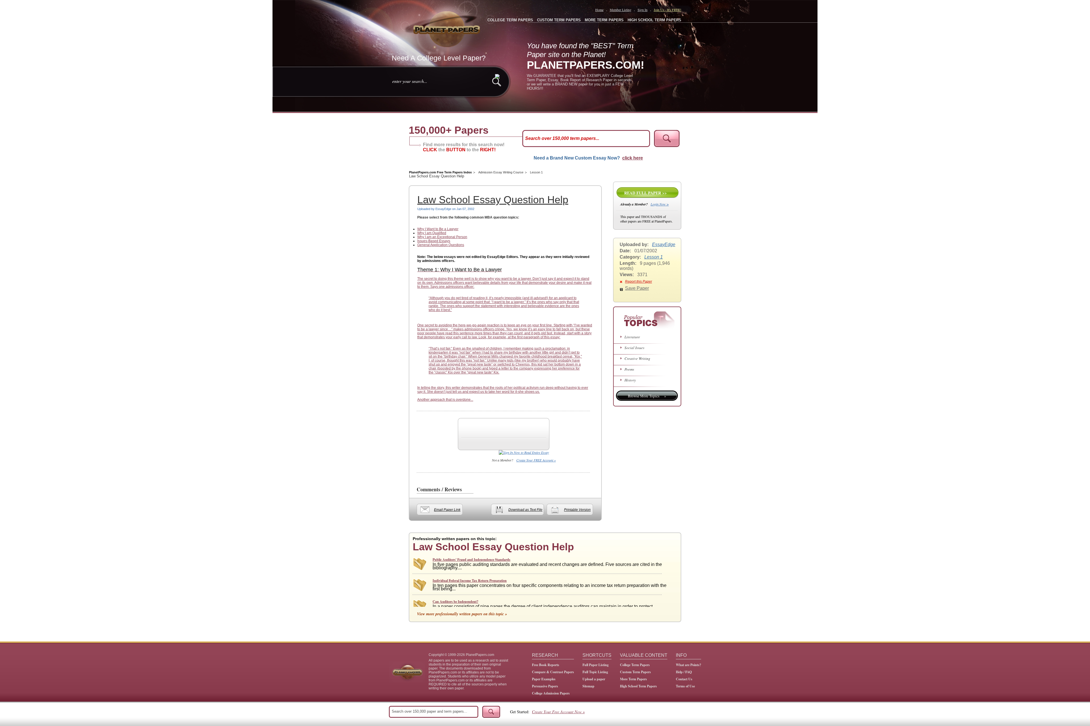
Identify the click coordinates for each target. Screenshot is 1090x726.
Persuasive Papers (545, 686)
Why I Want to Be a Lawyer (437, 229)
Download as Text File (525, 510)
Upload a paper (593, 679)
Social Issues (634, 347)
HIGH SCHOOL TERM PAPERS (654, 20)
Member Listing (620, 9)
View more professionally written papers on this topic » (462, 614)
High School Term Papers (638, 686)
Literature (632, 336)
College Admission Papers (551, 693)
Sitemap (588, 686)
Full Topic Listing (595, 672)
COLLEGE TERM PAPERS (510, 20)
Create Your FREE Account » (536, 460)
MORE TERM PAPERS (604, 20)
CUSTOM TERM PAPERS (559, 20)
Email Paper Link (447, 510)
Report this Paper (638, 282)
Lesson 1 (536, 172)
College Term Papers (635, 664)
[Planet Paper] (447, 28)
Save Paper (637, 288)
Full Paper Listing (595, 664)
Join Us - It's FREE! (667, 9)
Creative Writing (637, 358)
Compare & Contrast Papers (553, 672)
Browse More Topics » (647, 395)
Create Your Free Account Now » (558, 711)
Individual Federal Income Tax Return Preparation (470, 580)
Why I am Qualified (431, 233)
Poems (629, 369)
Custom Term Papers (635, 672)
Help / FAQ (684, 672)
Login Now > (660, 204)
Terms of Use (685, 686)
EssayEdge (663, 244)
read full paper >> (645, 193)
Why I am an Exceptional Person (442, 237)
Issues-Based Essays (433, 241)
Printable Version (577, 510)
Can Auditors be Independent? (455, 601)
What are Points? (688, 664)
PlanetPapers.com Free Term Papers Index (440, 172)
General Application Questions (440, 245)
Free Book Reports (545, 664)
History (630, 380)
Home (599, 9)
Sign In (642, 9)
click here (632, 158)
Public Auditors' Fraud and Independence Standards (471, 559)
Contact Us (684, 679)
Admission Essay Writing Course (500, 172)
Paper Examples (544, 679)
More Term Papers (633, 679)
